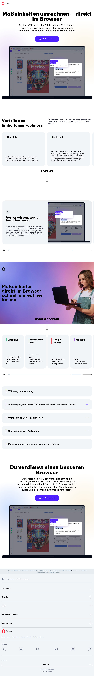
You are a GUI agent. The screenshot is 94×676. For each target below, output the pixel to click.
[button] (47, 39)
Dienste (5, 597)
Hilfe (4, 606)
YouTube (80, 339)
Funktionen (6, 588)
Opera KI (13, 339)
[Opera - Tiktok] (21, 649)
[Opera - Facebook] (4, 649)
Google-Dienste (57, 341)
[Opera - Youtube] (56, 649)
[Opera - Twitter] (38, 649)
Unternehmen (7, 623)
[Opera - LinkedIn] (73, 649)
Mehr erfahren (67, 30)
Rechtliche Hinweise (10, 614)
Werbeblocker (36, 341)
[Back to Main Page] (5, 3)
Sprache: (90, 3)
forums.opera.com (76, 570)
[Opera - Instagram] (90, 649)
